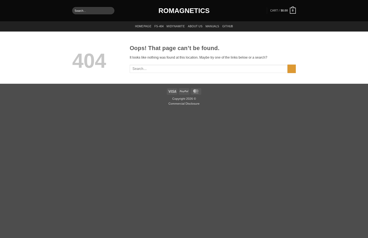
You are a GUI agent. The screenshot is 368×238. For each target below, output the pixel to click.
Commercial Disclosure (184, 103)
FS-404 (159, 26)
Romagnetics (184, 10)
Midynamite (176, 26)
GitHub (227, 26)
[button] (283, 11)
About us (195, 26)
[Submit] (110, 10)
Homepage (143, 26)
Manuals (212, 26)
